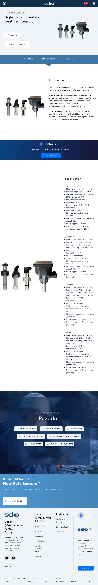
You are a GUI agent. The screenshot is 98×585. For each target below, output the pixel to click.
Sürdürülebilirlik (41, 541)
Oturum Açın (51, 156)
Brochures (38, 536)
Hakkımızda (39, 526)
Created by (9, 565)
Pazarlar (70, 59)
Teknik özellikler (50, 59)
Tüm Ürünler (61, 532)
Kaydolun (85, 568)
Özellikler (29, 59)
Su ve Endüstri (62, 527)
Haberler (38, 531)
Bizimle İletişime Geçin (38, 548)
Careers (37, 556)
